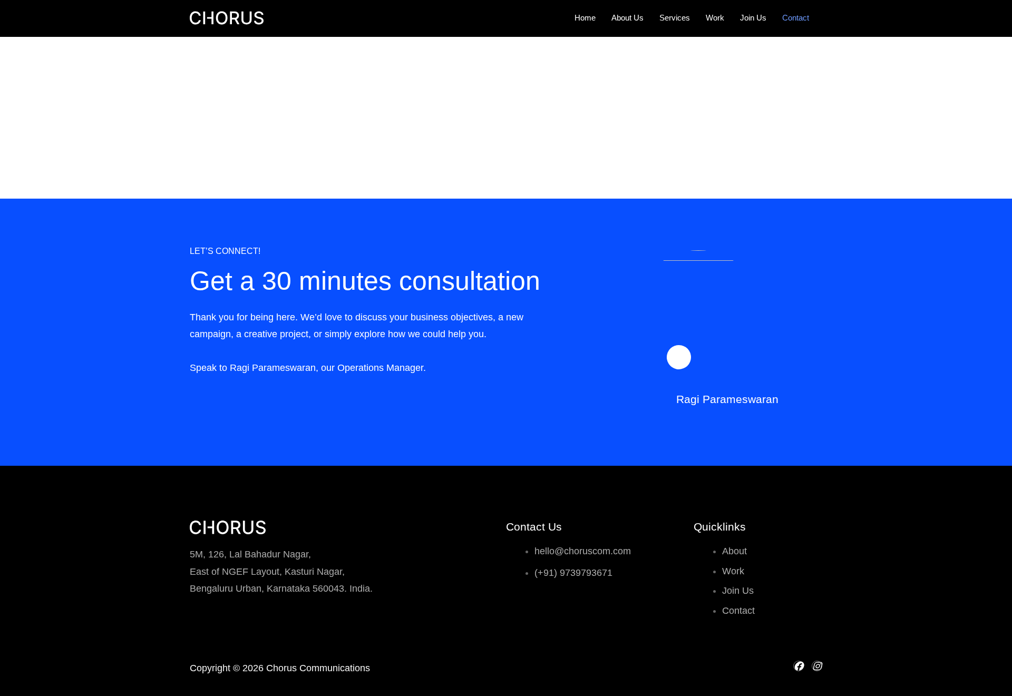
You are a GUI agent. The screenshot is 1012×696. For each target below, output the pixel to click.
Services (674, 17)
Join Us (753, 17)
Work (715, 17)
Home (585, 17)
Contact (795, 17)
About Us (627, 17)
